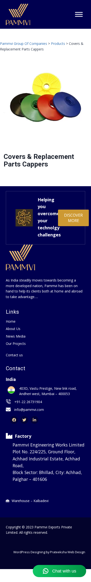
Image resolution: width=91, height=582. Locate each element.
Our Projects (16, 343)
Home (11, 321)
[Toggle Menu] (79, 14)
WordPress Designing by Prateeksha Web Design (49, 552)
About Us (13, 328)
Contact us (14, 355)
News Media (15, 336)
